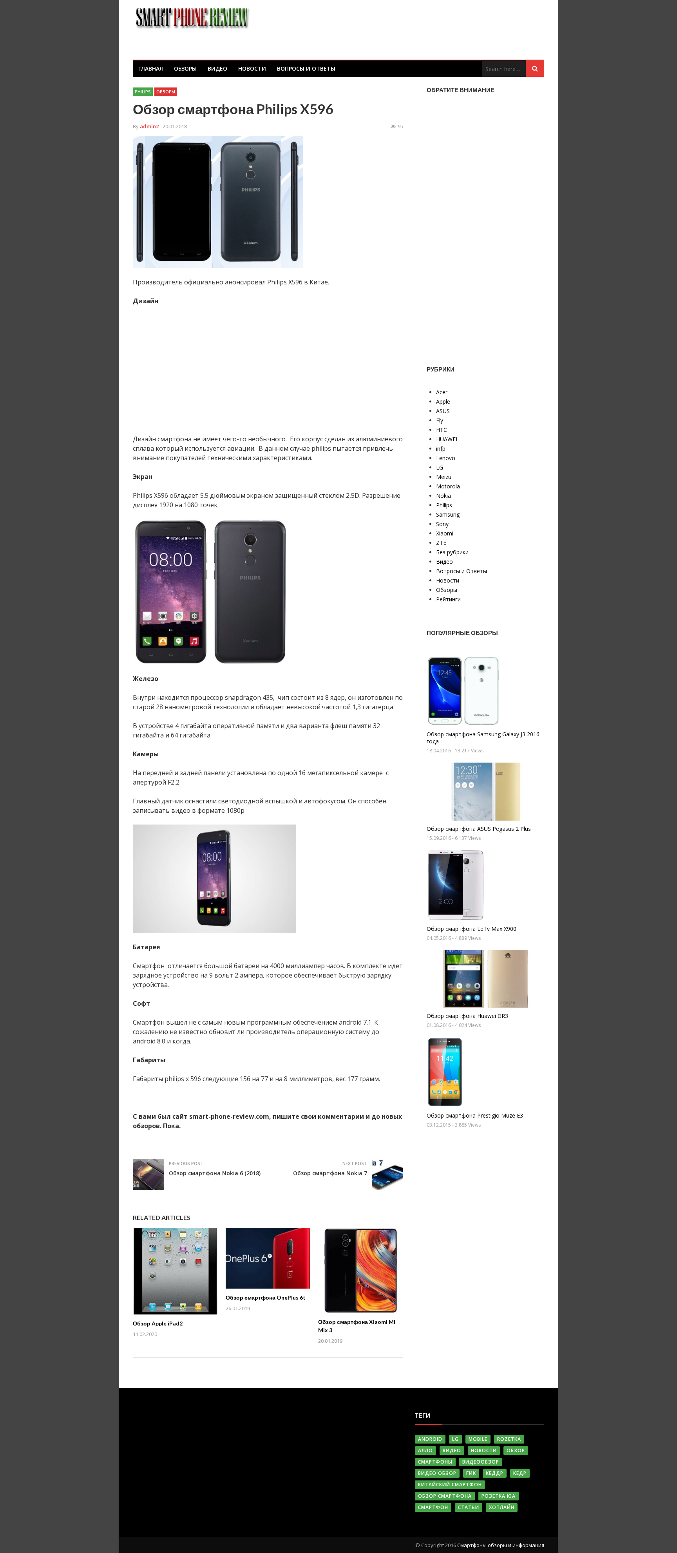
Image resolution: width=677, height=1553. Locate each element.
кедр (520, 1473)
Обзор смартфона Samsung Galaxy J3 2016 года (483, 737)
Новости (252, 68)
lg (455, 1439)
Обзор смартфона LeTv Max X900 (471, 928)
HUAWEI (446, 439)
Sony (442, 524)
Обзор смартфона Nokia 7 (330, 1173)
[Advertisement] (268, 370)
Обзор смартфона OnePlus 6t (266, 1297)
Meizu (443, 477)
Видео (217, 68)
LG (439, 467)
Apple (443, 401)
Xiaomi (444, 533)
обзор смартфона (445, 1496)
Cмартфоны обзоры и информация (500, 1545)
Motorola (448, 486)
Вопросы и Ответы (306, 68)
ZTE (441, 542)
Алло (425, 1450)
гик (471, 1473)
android (430, 1439)
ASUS (443, 411)
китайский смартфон (450, 1484)
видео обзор (437, 1473)
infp (440, 448)
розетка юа (499, 1496)
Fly (439, 420)
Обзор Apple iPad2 (158, 1323)
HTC (441, 429)
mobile (478, 1439)
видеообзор (480, 1461)
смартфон (433, 1507)
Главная (150, 68)
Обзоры (185, 68)
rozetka (509, 1439)
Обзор (516, 1450)
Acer (441, 392)
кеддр (494, 1473)
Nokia (443, 495)
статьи (468, 1507)
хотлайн (501, 1507)
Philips (143, 92)
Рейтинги (448, 599)
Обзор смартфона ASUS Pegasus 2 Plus (479, 828)
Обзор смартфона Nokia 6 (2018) (215, 1173)
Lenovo (445, 458)
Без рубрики (452, 552)
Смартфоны (435, 1461)
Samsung (448, 514)
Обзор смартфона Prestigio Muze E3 (475, 1115)
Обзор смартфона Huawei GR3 (467, 1016)
